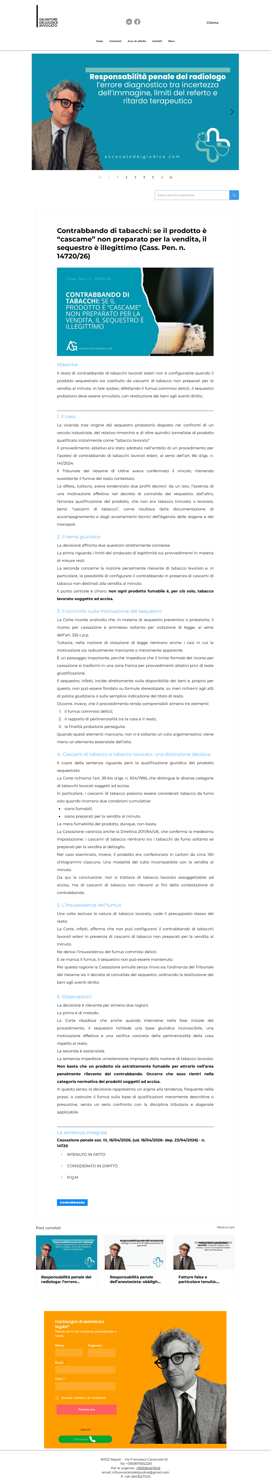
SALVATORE (48, 19)
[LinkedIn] (129, 22)
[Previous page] (108, 177)
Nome (59, 1345)
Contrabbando (72, 1202)
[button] (135, 1154)
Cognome (95, 1345)
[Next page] (162, 177)
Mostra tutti (226, 1227)
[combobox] (85, 1386)
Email (59, 1362)
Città (58, 1378)
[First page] (100, 177)
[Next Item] (232, 112)
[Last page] (171, 177)
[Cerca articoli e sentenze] (234, 195)
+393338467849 (148, 1468)
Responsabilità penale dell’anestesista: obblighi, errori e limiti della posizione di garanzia (135, 1279)
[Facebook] (137, 22)
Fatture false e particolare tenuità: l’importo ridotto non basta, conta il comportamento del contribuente (199, 1279)
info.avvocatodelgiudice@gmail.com (140, 1472)
